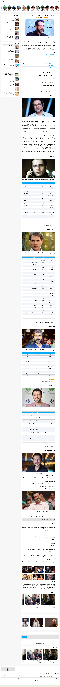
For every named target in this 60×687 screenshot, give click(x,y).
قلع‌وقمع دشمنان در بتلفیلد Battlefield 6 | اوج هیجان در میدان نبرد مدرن (24, 10)
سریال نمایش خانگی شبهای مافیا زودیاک (42, 49)
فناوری (48, 1)
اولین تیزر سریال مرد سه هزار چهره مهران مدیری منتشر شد (52, 628)
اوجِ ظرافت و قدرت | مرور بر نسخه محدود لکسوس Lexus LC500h (9, 10)
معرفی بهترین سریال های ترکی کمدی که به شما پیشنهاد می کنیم (8, 19)
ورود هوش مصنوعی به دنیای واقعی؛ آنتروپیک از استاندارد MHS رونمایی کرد (9, 88)
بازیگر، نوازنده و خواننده (48, 44)
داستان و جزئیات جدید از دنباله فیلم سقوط (8, 64)
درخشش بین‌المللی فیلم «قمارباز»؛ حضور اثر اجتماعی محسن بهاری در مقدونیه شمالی (48, 606)
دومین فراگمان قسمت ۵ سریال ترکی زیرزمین (52, 10)
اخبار (52, 1)
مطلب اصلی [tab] (54, 37)
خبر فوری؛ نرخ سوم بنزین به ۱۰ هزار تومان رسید (8, 84)
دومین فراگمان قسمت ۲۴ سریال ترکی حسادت (14, 10)
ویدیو (30, 1)
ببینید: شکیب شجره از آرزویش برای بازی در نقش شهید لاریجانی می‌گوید (23, 628)
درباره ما (18, 680)
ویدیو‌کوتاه (27, 1)
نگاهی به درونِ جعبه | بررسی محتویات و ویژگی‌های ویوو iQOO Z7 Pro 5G (19, 10)
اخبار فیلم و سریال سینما (54, 681)
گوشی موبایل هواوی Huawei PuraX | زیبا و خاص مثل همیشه (57, 10)
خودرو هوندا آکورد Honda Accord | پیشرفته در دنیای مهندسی (47, 10)
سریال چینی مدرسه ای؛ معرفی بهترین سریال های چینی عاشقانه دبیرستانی (9, 37)
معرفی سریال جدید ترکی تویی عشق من (9, 54)
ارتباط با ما (18, 678)
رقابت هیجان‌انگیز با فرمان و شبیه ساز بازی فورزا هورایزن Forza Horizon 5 (43, 10)
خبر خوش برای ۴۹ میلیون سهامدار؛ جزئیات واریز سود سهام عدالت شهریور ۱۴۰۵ (8, 74)
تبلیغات (23, 1)
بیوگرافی (34, 1)
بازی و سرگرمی (38, 1)
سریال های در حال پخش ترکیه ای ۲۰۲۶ (9, 22)
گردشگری (56, 683)
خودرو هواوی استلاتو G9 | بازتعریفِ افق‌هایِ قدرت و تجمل (28, 10)
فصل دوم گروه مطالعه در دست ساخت (9, 45)
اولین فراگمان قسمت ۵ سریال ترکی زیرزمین (33, 10)
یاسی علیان (56, 17)
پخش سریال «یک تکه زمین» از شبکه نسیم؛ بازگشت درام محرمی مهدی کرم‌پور (32, 606)
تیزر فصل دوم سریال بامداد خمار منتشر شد (38, 628)
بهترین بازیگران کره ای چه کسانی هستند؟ (8, 31)
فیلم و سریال (43, 1)
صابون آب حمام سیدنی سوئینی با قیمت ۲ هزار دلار (8, 60)
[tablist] (40, 38)
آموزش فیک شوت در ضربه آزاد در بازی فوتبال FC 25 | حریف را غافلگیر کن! (5, 10)
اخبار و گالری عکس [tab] (48, 37)
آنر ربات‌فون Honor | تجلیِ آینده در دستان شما (38, 10)
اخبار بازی (56, 680)
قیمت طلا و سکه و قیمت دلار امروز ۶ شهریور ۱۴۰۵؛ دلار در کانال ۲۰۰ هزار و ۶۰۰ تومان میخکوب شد (8, 93)
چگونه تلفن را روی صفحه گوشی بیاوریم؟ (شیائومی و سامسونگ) (9, 51)
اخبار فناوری (56, 678)
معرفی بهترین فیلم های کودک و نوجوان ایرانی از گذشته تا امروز (9, 28)
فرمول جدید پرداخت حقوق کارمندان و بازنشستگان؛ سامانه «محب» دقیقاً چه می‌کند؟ (9, 79)
